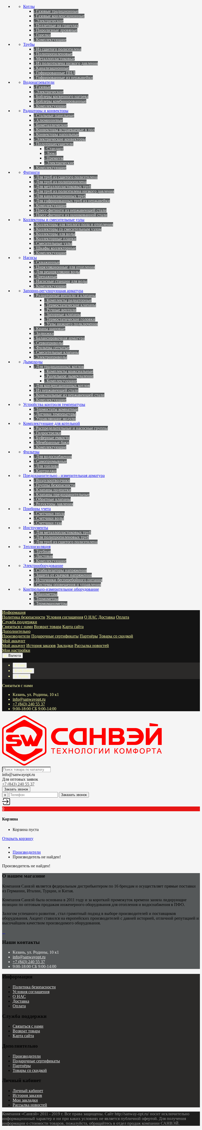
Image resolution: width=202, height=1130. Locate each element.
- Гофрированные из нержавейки (63, 77)
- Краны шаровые (49, 328)
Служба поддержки (19, 622)
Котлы (29, 6)
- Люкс (50, 153)
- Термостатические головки (69, 319)
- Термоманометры (50, 603)
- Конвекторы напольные (56, 134)
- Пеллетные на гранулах (56, 25)
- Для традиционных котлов (59, 366)
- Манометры (45, 594)
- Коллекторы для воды (54, 234)
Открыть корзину (17, 838)
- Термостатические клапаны (70, 305)
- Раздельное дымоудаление (68, 376)
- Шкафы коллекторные (55, 248)
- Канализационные (51, 68)
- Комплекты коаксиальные (68, 371)
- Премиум (53, 158)
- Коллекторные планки (55, 238)
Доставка (106, 617)
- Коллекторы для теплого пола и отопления (73, 224)
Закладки (65, 645)
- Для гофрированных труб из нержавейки (72, 200)
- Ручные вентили (60, 309)
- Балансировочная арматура (59, 338)
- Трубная (42, 551)
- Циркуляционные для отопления (64, 267)
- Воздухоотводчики (52, 480)
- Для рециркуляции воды (57, 272)
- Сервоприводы (48, 343)
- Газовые (42, 87)
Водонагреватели (38, 82)
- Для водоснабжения (53, 456)
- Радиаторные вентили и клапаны (65, 295)
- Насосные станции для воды (60, 281)
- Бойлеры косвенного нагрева (61, 96)
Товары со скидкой (116, 636)
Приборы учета (37, 508)
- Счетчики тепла (49, 513)
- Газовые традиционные (56, 11)
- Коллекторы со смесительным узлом (68, 229)
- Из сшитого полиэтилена (57, 49)
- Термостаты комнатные (56, 409)
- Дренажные (45, 276)
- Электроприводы (50, 357)
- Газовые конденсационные (59, 16)
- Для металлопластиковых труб (62, 186)
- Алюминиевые (48, 120)
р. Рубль (21, 676)
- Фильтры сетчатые (51, 347)
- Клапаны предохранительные (61, 494)
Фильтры (31, 452)
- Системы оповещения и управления (67, 584)
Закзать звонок (16, 789)
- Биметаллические (51, 125)
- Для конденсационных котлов (62, 385)
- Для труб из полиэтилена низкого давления (74, 191)
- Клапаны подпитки (52, 489)
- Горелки (42, 35)
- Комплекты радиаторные (68, 300)
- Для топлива (46, 466)
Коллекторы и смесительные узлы (53, 219)
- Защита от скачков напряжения (63, 575)
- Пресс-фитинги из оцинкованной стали (70, 215)
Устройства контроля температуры (54, 404)
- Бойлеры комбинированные (60, 101)
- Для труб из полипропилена (60, 182)
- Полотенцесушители (53, 144)
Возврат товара (47, 626)
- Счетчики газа (48, 523)
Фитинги (31, 172)
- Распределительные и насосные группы (71, 428)
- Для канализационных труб (60, 196)
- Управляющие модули (55, 418)
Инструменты (35, 527)
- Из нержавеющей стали (56, 390)
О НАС (90, 617)
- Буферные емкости (52, 437)
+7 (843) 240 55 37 (29, 704)
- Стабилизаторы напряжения (60, 570)
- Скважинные (47, 262)
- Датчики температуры (55, 414)
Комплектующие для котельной (51, 423)
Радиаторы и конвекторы (45, 110)
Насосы (30, 257)
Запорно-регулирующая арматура (53, 290)
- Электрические (48, 20)
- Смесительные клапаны (56, 352)
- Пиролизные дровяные (55, 30)
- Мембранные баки (51, 442)
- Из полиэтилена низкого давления (66, 63)
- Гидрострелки (47, 433)
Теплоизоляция (36, 546)
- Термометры (46, 598)
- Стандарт (53, 148)
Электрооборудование (43, 565)
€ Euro (20, 665)
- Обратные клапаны (52, 499)
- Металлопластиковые (54, 58)
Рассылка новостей (91, 645)
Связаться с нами (17, 626)
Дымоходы (33, 362)
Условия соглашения (64, 617)
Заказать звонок (74, 795)
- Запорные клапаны (62, 314)
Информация (14, 612)
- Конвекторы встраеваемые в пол (64, 129)
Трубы (29, 44)
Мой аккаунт (13, 641)
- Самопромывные (50, 461)
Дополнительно (16, 631)
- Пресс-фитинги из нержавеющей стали (70, 210)
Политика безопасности (23, 617)
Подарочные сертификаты (55, 636)
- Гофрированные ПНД (54, 73)
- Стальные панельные (54, 115)
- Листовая (43, 556)
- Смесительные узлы (53, 243)
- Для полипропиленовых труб (61, 537)
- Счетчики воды (49, 518)
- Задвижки (44, 333)
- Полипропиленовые (53, 54)
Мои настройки (16, 650)
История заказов (41, 645)
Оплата (122, 617)
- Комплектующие (50, 39)
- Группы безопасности (54, 485)
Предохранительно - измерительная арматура (64, 475)
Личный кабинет (28, 1090)
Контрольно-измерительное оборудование (61, 589)
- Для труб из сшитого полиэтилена (66, 177)
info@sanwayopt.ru (29, 699)
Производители (16, 636)
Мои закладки (25, 1100)
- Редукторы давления (53, 504)
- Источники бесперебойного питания (68, 580)
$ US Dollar (23, 671)
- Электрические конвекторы (60, 139)
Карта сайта (73, 626)
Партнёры (89, 636)
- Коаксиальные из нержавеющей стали (69, 395)
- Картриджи (45, 471)
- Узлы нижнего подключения (71, 324)
